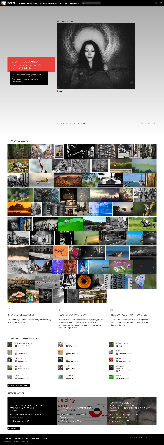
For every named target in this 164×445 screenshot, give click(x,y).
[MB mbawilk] (145, 209)
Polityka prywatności (21, 442)
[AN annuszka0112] (18, 253)
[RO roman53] (118, 253)
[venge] (83, 195)
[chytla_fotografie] (45, 224)
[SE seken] (90, 151)
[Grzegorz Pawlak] (26, 224)
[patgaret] (123, 209)
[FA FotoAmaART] (84, 281)
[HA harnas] (18, 166)
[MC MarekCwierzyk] (143, 253)
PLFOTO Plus (18, 438)
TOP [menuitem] (40, 3)
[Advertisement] (106, 107)
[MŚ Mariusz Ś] (145, 267)
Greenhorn (21, 353)
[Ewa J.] (41, 267)
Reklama (35, 438)
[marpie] (121, 267)
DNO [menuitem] (45, 3)
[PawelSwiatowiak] (19, 209)
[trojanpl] (106, 151)
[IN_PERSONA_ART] (53, 209)
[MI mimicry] (86, 238)
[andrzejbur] (151, 180)
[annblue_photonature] (75, 253)
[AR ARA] (94, 224)
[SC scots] (19, 267)
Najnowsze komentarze (22, 338)
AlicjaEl (121, 378)
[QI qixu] (21, 281)
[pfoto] (144, 281)
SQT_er (70, 346)
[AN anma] (90, 180)
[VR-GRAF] (121, 166)
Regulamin (7, 442)
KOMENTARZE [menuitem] (74, 3)
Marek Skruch (22, 346)
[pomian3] (46, 195)
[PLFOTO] (8, 3)
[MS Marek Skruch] (19, 151)
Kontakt (45, 438)
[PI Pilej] (93, 253)
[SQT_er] (68, 195)
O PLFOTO (7, 438)
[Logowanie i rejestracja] (161, 3)
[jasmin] (99, 166)
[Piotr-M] (18, 180)
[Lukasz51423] (144, 166)
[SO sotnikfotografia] (104, 195)
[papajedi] (134, 180)
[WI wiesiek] (143, 224)
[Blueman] (60, 166)
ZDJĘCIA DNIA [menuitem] (32, 3)
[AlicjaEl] (42, 151)
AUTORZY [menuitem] (64, 3)
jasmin (61, 91)
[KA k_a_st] (118, 281)
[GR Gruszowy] (110, 180)
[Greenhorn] (59, 151)
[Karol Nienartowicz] (68, 180)
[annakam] (150, 238)
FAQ (27, 438)
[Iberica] (123, 151)
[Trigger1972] (126, 195)
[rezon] (145, 195)
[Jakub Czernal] (13, 224)
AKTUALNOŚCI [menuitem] (53, 3)
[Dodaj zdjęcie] (156, 3)
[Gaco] (45, 296)
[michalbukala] (20, 195)
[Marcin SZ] (41, 180)
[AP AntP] (36, 209)
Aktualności (15, 393)
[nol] (42, 238)
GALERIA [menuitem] (22, 3)
